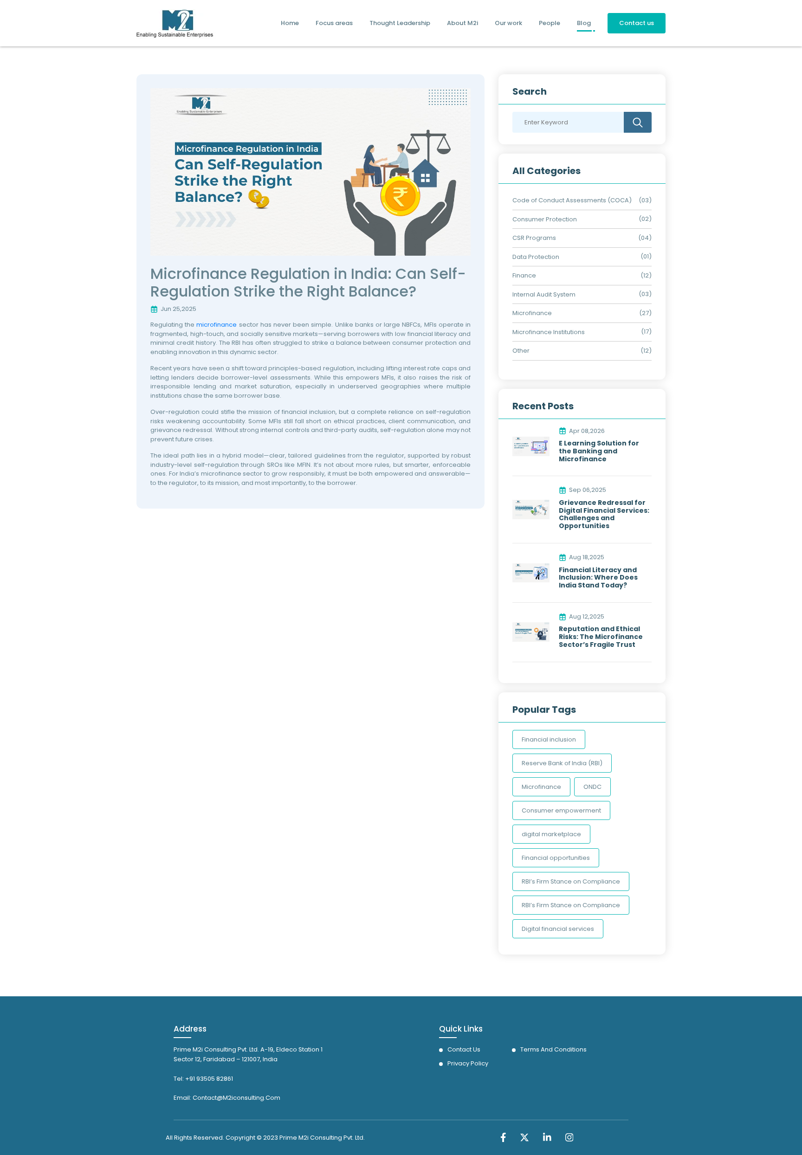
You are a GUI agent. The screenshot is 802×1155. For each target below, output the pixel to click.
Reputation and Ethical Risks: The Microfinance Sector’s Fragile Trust (601, 636)
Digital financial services (558, 928)
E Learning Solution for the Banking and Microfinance (599, 451)
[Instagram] (569, 1137)
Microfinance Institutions (548, 332)
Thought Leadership (399, 23)
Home (290, 23)
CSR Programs (534, 237)
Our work (508, 23)
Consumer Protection (544, 219)
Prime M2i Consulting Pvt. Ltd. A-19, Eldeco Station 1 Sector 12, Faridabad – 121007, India (248, 1054)
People (549, 23)
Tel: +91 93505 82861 (203, 1078)
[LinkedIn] (547, 1137)
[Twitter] (524, 1137)
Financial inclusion (549, 739)
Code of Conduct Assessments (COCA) (572, 200)
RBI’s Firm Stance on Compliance (571, 881)
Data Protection (535, 256)
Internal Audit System (544, 294)
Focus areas (334, 23)
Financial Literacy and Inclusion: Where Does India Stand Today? (598, 577)
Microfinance (532, 313)
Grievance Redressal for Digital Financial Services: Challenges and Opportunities (604, 514)
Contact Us (463, 1049)
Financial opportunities (556, 857)
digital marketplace (551, 834)
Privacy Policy (467, 1063)
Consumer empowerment (561, 810)
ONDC (592, 786)
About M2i (462, 23)
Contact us (636, 23)
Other (521, 350)
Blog (584, 23)
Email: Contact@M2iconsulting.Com (227, 1097)
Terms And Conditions (553, 1049)
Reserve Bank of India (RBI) (562, 763)
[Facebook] (503, 1137)
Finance (524, 275)
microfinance (216, 324)
